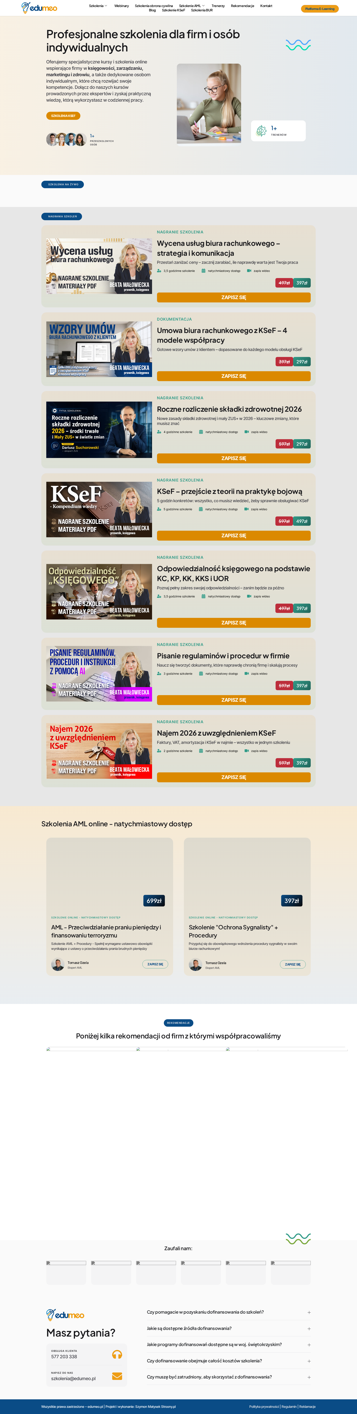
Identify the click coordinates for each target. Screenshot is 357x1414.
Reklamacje (307, 1406)
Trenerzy (218, 6)
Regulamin (289, 1406)
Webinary (121, 6)
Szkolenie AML (190, 6)
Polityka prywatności (264, 1406)
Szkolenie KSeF (173, 10)
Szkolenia (96, 6)
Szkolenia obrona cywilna (154, 6)
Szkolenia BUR (201, 10)
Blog (152, 10)
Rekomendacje (242, 6)
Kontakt (266, 6)
